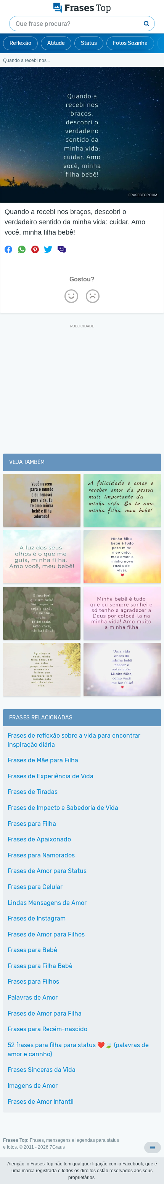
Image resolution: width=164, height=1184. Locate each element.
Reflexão (20, 43)
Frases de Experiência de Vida (50, 776)
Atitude (56, 43)
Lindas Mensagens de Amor (47, 902)
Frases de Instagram (37, 918)
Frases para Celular (35, 886)
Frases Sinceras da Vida (42, 1069)
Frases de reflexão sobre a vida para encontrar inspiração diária (74, 740)
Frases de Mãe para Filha (43, 760)
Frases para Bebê (32, 950)
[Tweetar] (48, 249)
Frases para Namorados (41, 855)
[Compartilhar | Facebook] (8, 249)
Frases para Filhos (33, 981)
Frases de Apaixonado (39, 839)
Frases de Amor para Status (47, 871)
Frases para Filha (32, 823)
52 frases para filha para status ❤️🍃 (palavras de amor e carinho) (78, 1049)
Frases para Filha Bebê (40, 966)
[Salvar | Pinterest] (35, 249)
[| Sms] (61, 249)
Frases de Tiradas (33, 791)
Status (89, 43)
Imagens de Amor (33, 1085)
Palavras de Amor (33, 997)
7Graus (57, 1147)
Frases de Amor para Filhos (46, 934)
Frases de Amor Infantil (41, 1101)
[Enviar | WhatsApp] (21, 249)
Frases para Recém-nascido (47, 1029)
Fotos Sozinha (130, 43)
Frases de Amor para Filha (45, 1013)
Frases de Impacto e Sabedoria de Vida (63, 807)
